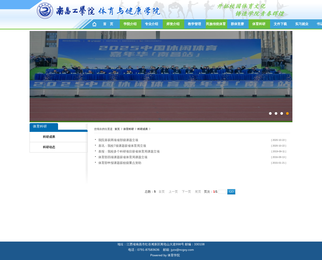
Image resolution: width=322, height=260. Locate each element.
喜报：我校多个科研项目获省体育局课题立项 (129, 151)
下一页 (186, 191)
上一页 (173, 191)
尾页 (198, 191)
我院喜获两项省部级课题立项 (118, 140)
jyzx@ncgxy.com (182, 249)
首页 (117, 129)
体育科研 (128, 129)
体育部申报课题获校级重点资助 (119, 163)
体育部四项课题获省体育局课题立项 (122, 157)
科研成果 (142, 129)
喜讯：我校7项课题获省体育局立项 (122, 145)
